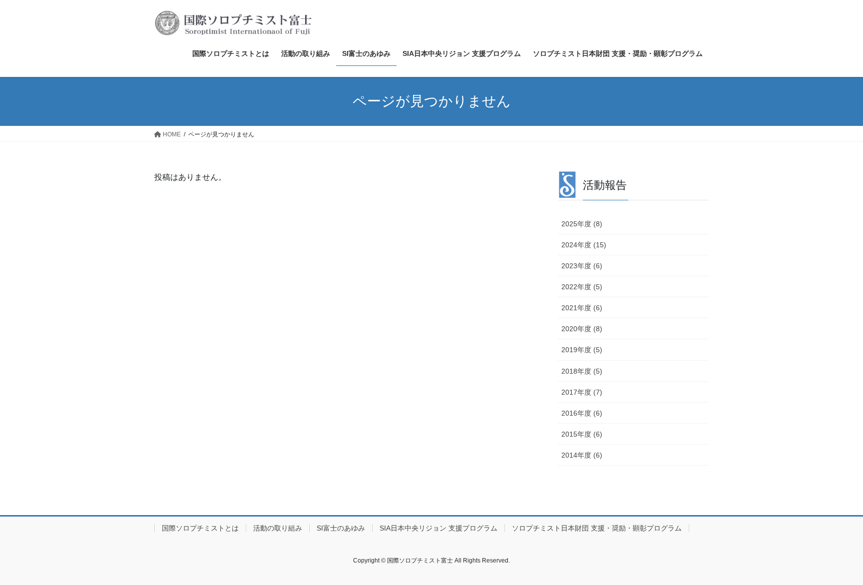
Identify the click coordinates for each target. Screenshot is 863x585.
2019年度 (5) (581, 350)
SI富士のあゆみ (341, 528)
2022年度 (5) (581, 287)
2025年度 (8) (581, 224)
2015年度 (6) (581, 434)
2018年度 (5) (581, 371)
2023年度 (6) (581, 266)
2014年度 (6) (581, 455)
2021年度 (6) (581, 308)
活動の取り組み (277, 528)
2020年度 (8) (581, 329)
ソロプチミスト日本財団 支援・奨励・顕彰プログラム (597, 528)
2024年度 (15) (583, 245)
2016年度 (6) (581, 413)
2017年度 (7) (581, 392)
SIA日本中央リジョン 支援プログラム (438, 528)
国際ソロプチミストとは (200, 528)
